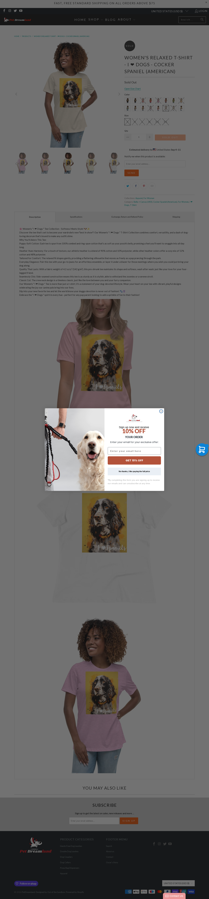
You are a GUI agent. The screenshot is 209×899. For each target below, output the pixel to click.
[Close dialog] (161, 411)
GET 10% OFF (134, 460)
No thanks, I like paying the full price (134, 471)
